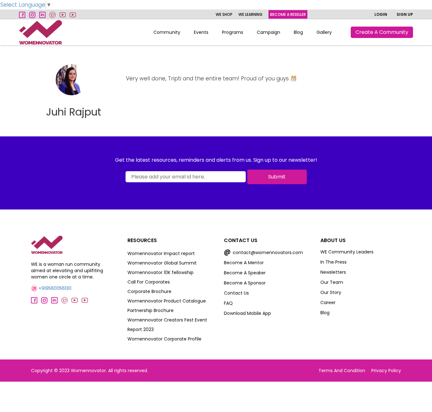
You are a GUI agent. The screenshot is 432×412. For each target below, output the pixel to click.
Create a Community (381, 32)
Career (328, 302)
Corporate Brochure (149, 291)
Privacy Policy (386, 370)
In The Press (333, 262)
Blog (298, 32)
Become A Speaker (245, 273)
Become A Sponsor (245, 283)
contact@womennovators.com (263, 252)
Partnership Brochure (150, 310)
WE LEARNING (250, 14)
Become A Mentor (244, 262)
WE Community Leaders (346, 252)
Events (201, 32)
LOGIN (380, 14)
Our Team (331, 282)
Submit (277, 176)
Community (166, 32)
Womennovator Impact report (161, 253)
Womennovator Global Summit (162, 263)
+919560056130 (54, 288)
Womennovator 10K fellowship (160, 272)
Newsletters (333, 272)
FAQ (228, 303)
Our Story (330, 292)
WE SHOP (224, 14)
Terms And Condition (341, 370)
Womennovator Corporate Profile (164, 339)
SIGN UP (405, 14)
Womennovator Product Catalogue (166, 301)
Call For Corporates (148, 282)
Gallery (324, 32)
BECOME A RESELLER (288, 14)
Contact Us (236, 293)
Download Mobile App (247, 313)
